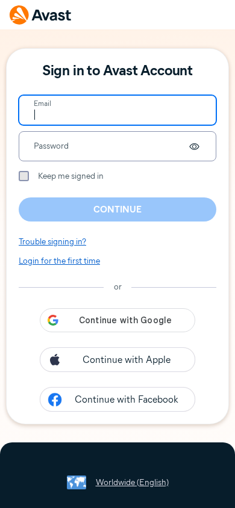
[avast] (40, 14)
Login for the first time (59, 261)
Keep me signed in (71, 176)
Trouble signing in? (52, 242)
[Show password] (194, 146)
